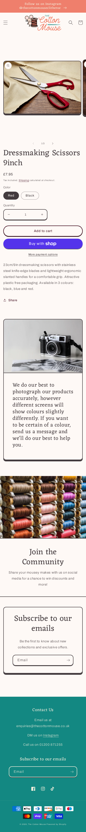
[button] (5, 23)
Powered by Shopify (56, 824)
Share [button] (12, 300)
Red (11, 195)
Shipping (24, 180)
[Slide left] (33, 143)
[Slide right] (53, 143)
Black (30, 195)
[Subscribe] (68, 660)
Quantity (9, 205)
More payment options (43, 254)
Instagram (51, 735)
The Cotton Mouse (37, 824)
